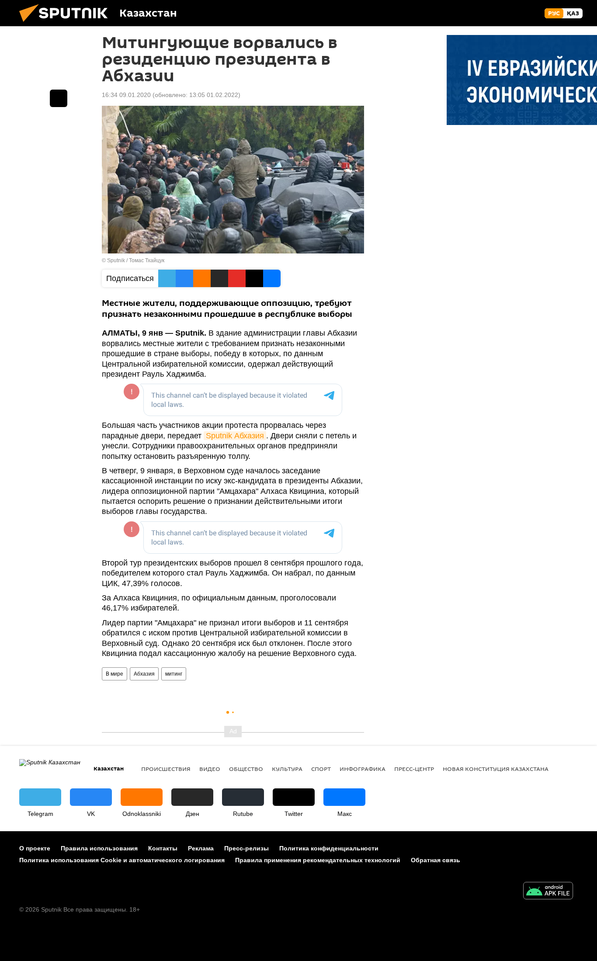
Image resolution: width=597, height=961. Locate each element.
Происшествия (166, 769)
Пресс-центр (414, 769)
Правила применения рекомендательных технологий (317, 860)
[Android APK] (548, 892)
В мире (114, 674)
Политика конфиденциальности (328, 848)
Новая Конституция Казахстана (495, 769)
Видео (209, 769)
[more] (58, 98)
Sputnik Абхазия (235, 435)
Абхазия (144, 674)
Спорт (321, 769)
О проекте (34, 848)
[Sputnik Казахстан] (66, 24)
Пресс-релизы (246, 848)
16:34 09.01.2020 (126, 94)
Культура (287, 769)
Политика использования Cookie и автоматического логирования (122, 860)
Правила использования (99, 848)
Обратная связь (435, 860)
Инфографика (362, 769)
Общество (246, 769)
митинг (173, 674)
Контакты (162, 848)
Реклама (201, 848)
